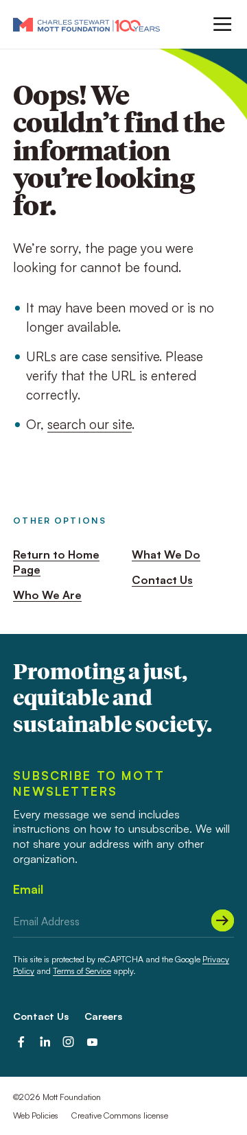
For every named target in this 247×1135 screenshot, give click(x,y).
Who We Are (47, 595)
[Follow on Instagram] (68, 1042)
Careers (103, 1016)
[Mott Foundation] (86, 24)
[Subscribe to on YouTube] (92, 1042)
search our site (89, 424)
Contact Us (162, 580)
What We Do (166, 554)
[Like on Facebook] (21, 1042)
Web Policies (35, 1115)
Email (28, 889)
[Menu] (221, 24)
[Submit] (222, 921)
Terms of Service (82, 970)
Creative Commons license (119, 1115)
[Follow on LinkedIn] (45, 1042)
